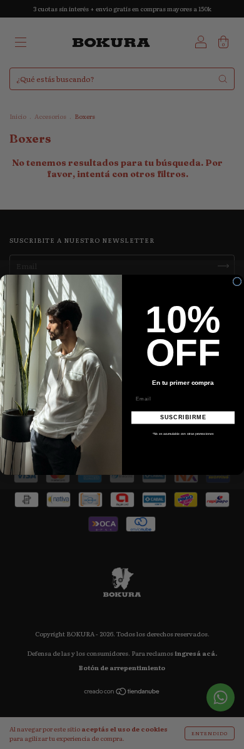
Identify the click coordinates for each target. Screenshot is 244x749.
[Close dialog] (237, 281)
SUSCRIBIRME (183, 417)
